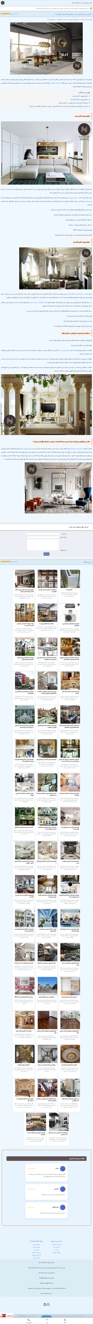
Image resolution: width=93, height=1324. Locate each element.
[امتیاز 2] (2, 13)
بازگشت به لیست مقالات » (86, 19)
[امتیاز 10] (9, 13)
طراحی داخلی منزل (36, 302)
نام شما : (63, 534)
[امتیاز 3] (3, 13)
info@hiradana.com (44, 1278)
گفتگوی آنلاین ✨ (46, 1317)
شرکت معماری (55, 83)
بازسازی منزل (36, 1244)
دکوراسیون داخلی (64, 350)
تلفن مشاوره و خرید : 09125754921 (82, 3)
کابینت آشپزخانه (36, 1255)
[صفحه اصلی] (2, 3)
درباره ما (57, 1250)
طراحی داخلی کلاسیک (81, 294)
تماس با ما (56, 1247)
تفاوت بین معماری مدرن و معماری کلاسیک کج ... (49, 8)
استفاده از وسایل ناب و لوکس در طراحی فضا (73, 103)
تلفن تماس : (62, 537)
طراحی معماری (83, 8)
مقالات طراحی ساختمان (71, 8)
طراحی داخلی (78, 198)
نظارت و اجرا (36, 1258)
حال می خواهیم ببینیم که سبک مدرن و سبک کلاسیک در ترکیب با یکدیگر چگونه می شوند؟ (58, 106)
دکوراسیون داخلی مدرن (80, 96)
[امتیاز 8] (7, 13)
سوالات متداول (57, 1252)
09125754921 (43, 1263)
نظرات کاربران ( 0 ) (51, 19)
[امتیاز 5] (5, 13)
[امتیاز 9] (8, 13)
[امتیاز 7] (6, 13)
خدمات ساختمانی (56, 1244)
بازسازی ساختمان (75, 449)
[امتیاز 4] (4, 13)
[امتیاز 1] (1, 13)
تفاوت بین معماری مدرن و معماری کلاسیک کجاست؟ (73, 14)
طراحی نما (36, 1250)
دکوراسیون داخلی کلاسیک (79, 99)
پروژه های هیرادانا (36, 1241)
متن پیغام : (63, 550)
